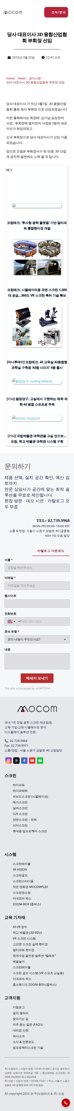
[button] (66, 1102)
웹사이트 (10, 596)
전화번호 (10, 613)
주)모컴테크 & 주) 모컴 (49, 1093)
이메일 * (10, 578)
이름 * (9, 560)
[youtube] (32, 760)
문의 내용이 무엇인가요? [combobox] (24, 639)
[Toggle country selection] (12, 621)
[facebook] (24, 760)
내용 (7, 649)
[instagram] (8, 760)
